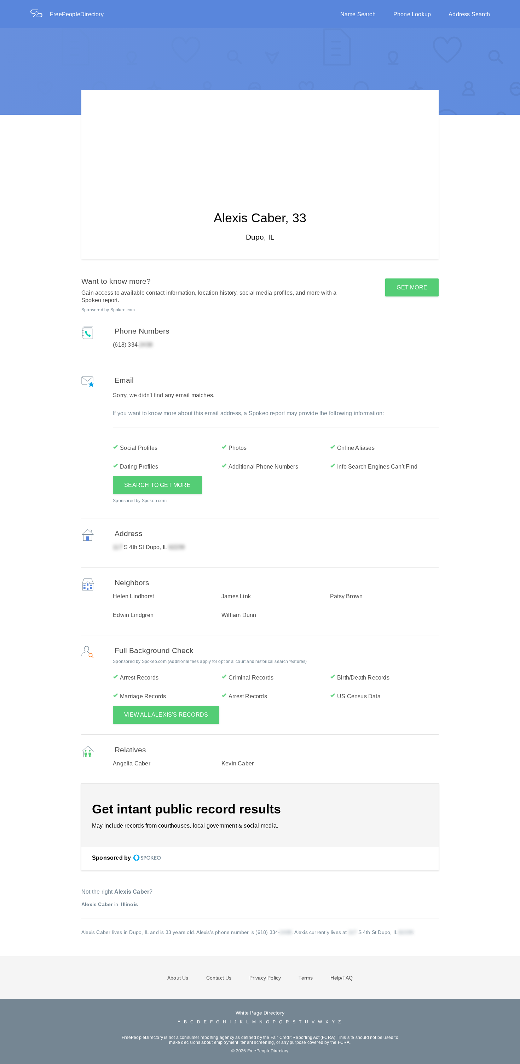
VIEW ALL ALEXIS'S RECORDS (166, 715)
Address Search (469, 14)
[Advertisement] (260, 139)
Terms (306, 978)
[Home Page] (40, 14)
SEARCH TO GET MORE (157, 485)
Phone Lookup (412, 14)
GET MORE (412, 287)
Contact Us (219, 978)
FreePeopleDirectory (77, 14)
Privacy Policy (265, 978)
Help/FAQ (341, 978)
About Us (178, 978)
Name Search (358, 14)
